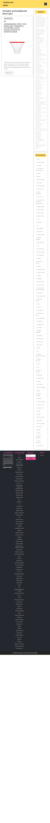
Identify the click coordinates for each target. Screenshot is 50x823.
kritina (37, 57)
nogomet (38, 85)
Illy (37, 225)
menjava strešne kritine (40, 60)
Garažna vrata (40, 212)
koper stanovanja (40, 54)
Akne (38, 159)
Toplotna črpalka (41, 401)
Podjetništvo (40, 321)
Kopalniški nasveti (39, 262)
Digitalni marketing (38, 192)
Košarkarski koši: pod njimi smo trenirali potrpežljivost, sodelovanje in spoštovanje (15, 28)
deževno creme (40, 21)
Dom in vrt (39, 197)
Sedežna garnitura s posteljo (40, 355)
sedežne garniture (38, 114)
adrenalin (38, 16)
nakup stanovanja (39, 64)
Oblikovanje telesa (39, 299)
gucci (37, 36)
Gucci (38, 219)
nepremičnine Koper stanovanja (39, 75)
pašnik (38, 96)
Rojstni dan (39, 344)
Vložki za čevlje (40, 417)
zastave (38, 134)
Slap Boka (39, 375)
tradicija (38, 132)
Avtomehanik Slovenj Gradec (39, 169)
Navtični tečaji (40, 281)
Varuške (39, 414)
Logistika (39, 275)
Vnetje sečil (39, 420)
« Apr (7, 469)
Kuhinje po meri (41, 272)
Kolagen (39, 258)
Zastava (39, 432)
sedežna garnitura (38, 110)
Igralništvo (39, 222)
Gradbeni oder (40, 216)
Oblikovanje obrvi (41, 296)
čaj (37, 142)
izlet (37, 45)
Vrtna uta (39, 426)
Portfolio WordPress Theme (20, 653)
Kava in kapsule (41, 252)
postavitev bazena (38, 106)
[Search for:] (31, 455)
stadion (38, 127)
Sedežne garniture (38, 359)
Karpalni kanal (40, 249)
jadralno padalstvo (38, 48)
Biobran (39, 173)
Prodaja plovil (40, 324)
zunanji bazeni (39, 140)
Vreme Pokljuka (41, 423)
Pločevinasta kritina (39, 314)
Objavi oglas (40, 292)
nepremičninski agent (40, 79)
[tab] (45, 4)
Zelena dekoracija (38, 441)
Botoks (38, 176)
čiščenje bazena (40, 145)
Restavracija (40, 341)
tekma (43, 129)
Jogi (38, 245)
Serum (38, 364)
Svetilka (39, 381)
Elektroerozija (40, 209)
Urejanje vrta (40, 408)
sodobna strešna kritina (40, 121)
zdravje (38, 137)
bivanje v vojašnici (40, 18)
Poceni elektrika (41, 318)
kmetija (38, 52)
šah (37, 148)
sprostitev (38, 124)
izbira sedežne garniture (39, 42)
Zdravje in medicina (39, 436)
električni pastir (40, 30)
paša (37, 90)
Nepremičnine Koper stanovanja (40, 288)
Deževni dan (40, 189)
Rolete (38, 348)
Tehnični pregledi (41, 387)
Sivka (38, 367)
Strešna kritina (40, 378)
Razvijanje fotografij (39, 331)
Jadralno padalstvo (38, 238)
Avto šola (39, 165)
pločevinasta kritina (39, 99)
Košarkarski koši (8, 18)
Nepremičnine (40, 285)
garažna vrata (39, 33)
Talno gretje (40, 384)
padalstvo (38, 88)
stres (37, 129)
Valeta (38, 411)
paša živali (38, 93)
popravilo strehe (40, 102)
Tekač (38, 390)
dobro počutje (39, 24)
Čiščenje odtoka (41, 179)
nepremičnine (39, 70)
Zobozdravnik (40, 445)
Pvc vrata (39, 327)
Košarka (39, 266)
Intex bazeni (39, 38)
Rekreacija (39, 335)
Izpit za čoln (40, 231)
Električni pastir (40, 206)
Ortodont (39, 307)
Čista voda (39, 182)
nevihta (38, 83)
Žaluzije (38, 429)
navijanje (38, 68)
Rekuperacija (40, 338)
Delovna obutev (41, 185)
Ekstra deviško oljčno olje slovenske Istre (40, 201)
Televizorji (39, 398)
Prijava (42, 455)
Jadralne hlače (40, 234)
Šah (38, 351)
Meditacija (39, 278)
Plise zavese (40, 310)
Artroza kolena (40, 162)
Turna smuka (40, 404)
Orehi (38, 304)
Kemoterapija (40, 255)
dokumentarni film (39, 27)
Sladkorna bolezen (39, 371)
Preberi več (8, 72)
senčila (38, 117)
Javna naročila (40, 242)
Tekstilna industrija (38, 394)
